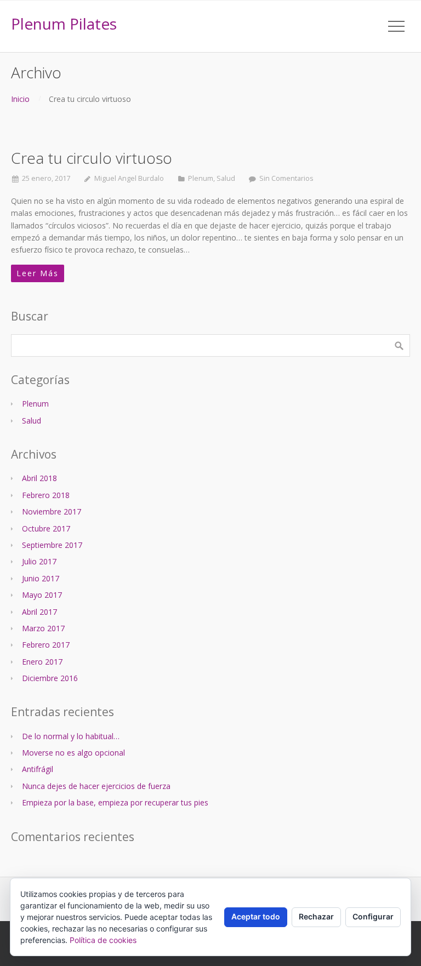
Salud (226, 178)
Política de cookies (103, 940)
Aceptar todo (255, 916)
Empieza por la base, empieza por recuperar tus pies (115, 802)
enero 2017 (42, 661)
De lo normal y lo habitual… (71, 736)
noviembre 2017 (51, 511)
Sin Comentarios (286, 178)
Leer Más (37, 273)
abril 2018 (39, 478)
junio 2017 (40, 578)
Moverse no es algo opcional (73, 752)
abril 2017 (39, 612)
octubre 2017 (46, 528)
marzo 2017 (43, 628)
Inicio (20, 99)
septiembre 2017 (52, 545)
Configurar (373, 916)
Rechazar (316, 916)
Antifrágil (37, 769)
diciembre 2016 (50, 678)
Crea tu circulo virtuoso (91, 157)
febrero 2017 (46, 644)
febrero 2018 (46, 495)
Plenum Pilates (64, 23)
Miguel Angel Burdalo (129, 178)
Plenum (200, 178)
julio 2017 (39, 561)
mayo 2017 (42, 595)
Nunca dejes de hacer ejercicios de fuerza (96, 786)
